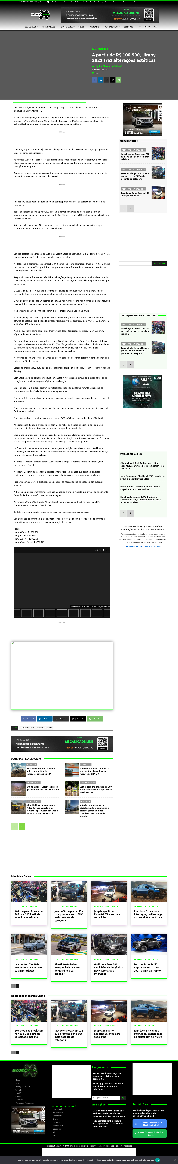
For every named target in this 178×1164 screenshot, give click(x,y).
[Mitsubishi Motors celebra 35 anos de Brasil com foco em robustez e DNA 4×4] (72, 770)
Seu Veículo (33, 801)
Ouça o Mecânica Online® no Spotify (149, 1133)
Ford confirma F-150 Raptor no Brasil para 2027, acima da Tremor (147, 967)
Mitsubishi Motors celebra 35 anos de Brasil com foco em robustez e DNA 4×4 (94, 771)
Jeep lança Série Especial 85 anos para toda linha (107, 914)
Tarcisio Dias (140, 1104)
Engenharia (33, 783)
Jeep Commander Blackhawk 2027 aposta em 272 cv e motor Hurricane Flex (142, 477)
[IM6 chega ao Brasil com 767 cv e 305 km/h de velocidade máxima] (158, 153)
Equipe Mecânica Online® (109, 66)
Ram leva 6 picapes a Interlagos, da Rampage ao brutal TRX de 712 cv (148, 914)
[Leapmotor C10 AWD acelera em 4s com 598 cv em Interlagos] (29, 944)
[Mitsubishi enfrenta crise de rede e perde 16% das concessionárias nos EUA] (18, 770)
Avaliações (99, 1104)
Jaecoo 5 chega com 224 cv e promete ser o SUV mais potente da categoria (135, 176)
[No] (174, 1160)
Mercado (32, 764)
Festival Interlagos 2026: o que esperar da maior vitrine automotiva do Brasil (148, 1113)
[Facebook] (94, 80)
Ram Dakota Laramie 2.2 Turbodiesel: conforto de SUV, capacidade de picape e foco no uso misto (140, 500)
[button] (155, 27)
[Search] (123, 1098)
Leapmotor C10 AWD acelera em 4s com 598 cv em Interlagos (28, 967)
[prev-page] (14, 826)
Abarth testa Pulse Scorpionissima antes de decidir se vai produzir (67, 969)
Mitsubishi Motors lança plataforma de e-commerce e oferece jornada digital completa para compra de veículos (94, 810)
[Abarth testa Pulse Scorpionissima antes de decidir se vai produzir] (69, 944)
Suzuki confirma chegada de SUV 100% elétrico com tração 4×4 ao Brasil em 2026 (96, 790)
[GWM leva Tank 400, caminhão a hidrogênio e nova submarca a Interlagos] (109, 944)
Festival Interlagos (133, 150)
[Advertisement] (61, 139)
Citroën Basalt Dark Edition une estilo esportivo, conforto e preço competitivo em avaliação (142, 466)
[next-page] (22, 826)
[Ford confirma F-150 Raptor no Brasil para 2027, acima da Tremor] (149, 944)
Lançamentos (100, 49)
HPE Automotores (27, 728)
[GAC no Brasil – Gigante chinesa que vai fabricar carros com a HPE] (18, 788)
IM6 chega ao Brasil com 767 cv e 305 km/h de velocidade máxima (135, 157)
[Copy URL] (112, 80)
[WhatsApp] (118, 80)
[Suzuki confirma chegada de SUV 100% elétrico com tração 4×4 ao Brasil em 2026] (72, 788)
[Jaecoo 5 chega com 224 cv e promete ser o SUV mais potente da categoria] (158, 172)
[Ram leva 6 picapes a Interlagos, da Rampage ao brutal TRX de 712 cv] (149, 891)
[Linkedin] (100, 80)
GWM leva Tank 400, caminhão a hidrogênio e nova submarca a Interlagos (108, 969)
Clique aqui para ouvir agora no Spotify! (143, 546)
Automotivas (87, 783)
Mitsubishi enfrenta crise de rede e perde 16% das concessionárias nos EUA (40, 771)
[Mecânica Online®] (40, 15)
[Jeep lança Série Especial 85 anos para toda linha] (158, 192)
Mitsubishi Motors (44, 728)
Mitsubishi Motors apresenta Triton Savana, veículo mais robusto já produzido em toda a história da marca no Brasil (42, 809)
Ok (157, 1160)
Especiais (85, 764)
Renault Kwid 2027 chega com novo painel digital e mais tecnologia (107, 1076)
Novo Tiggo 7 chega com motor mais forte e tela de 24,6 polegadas (108, 1086)
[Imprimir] (106, 80)
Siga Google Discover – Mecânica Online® (151, 1123)
